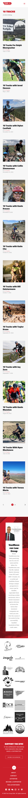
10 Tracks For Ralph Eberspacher (12, 46)
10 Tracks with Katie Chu (12, 248)
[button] (24, 3)
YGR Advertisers (13, 785)
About (13, 772)
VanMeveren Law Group (14, 548)
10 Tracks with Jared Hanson (12, 87)
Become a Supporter (13, 782)
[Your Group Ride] (7, 3)
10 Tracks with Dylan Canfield (13, 127)
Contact (13, 776)
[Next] (24, 505)
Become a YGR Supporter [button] (14, 757)
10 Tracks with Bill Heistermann (12, 288)
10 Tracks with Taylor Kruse (13, 328)
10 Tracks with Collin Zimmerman (13, 167)
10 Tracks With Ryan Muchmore (13, 449)
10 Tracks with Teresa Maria (13, 489)
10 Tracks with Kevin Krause (13, 207)
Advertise (13, 779)
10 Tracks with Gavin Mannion (13, 408)
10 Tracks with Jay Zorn (11, 368)
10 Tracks (7, 50)
